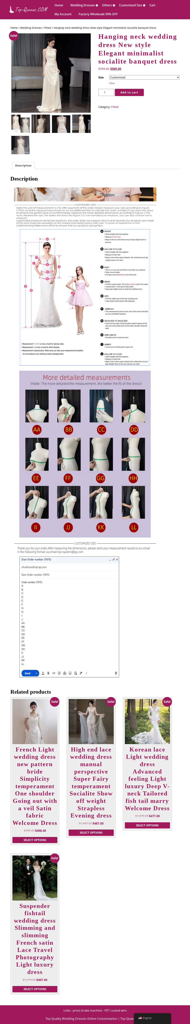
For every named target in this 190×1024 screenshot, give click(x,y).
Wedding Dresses (82, 5)
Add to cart (129, 92)
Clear (112, 83)
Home (59, 5)
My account (63, 14)
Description (23, 165)
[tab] (23, 165)
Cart (152, 5)
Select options (35, 840)
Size (101, 77)
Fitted (47, 27)
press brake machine (87, 1010)
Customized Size (130, 5)
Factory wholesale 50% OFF (98, 14)
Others (107, 5)
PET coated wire (115, 1010)
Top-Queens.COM (132, 1019)
